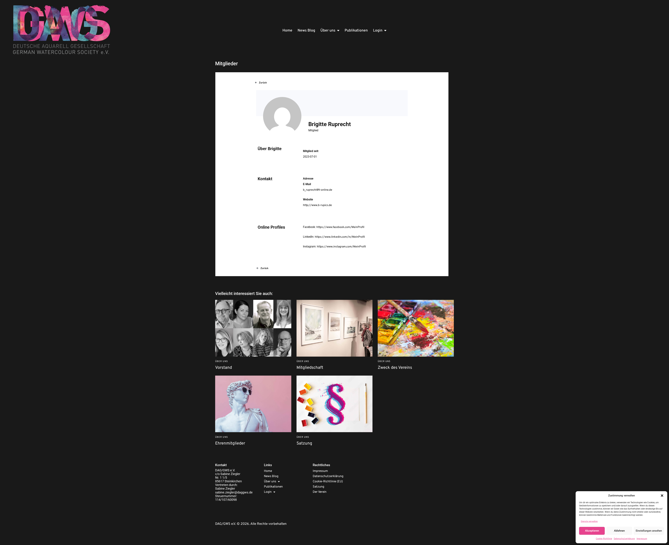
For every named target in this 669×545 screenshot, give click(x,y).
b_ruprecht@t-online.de (317, 190)
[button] (662, 495)
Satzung (304, 443)
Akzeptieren (592, 530)
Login (377, 30)
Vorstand (223, 367)
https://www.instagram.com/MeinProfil (341, 246)
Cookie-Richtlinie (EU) (328, 482)
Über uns (327, 30)
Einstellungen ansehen (649, 530)
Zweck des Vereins (395, 367)
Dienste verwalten (589, 521)
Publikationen (356, 30)
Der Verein (319, 492)
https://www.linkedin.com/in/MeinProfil (340, 237)
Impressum (642, 538)
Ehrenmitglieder (230, 443)
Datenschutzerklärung (624, 538)
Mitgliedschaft (310, 367)
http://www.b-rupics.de (317, 205)
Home (287, 30)
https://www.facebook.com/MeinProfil (340, 227)
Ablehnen (619, 530)
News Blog (306, 30)
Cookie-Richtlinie (604, 538)
